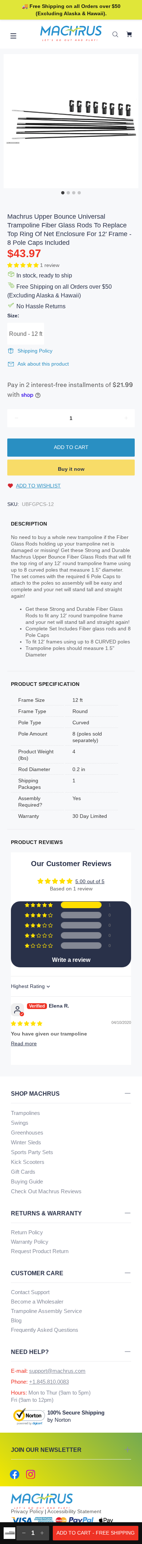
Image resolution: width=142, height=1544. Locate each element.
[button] (23, 265)
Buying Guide (27, 1181)
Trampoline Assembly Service (46, 1311)
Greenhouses (27, 1132)
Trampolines (25, 1113)
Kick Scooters (27, 1162)
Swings (19, 1123)
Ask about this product (43, 364)
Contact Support (30, 1292)
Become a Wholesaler (37, 1301)
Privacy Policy (27, 1511)
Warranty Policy (29, 1242)
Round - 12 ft (25, 334)
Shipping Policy (34, 351)
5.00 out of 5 (89, 881)
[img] (26, 1023)
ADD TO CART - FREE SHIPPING (95, 1533)
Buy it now (71, 469)
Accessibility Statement (74, 1511)
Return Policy (27, 1232)
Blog (16, 1320)
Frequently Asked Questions (44, 1330)
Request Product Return (39, 1251)
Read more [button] (24, 1043)
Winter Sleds (26, 1142)
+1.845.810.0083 (49, 1382)
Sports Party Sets (32, 1152)
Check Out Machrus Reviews (46, 1191)
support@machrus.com (57, 1371)
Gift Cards (23, 1172)
